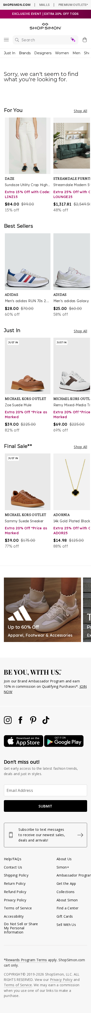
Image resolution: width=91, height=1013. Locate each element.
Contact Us (13, 867)
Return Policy (14, 883)
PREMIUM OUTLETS (73, 4)
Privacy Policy (15, 900)
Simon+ (63, 867)
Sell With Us (66, 924)
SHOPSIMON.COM (16, 4)
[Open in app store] (24, 745)
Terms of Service (18, 908)
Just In (9, 53)
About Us (64, 859)
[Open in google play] (63, 745)
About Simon (67, 900)
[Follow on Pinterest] (33, 722)
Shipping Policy (16, 875)
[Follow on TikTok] (46, 722)
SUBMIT (45, 806)
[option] (29, 165)
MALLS (44, 4)
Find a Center (67, 908)
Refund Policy (15, 891)
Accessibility (14, 916)
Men (76, 53)
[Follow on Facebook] (21, 722)
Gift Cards (65, 916)
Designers (42, 53)
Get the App (66, 883)
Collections (66, 891)
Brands (25, 53)
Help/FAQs (12, 859)
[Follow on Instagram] (8, 722)
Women (62, 53)
